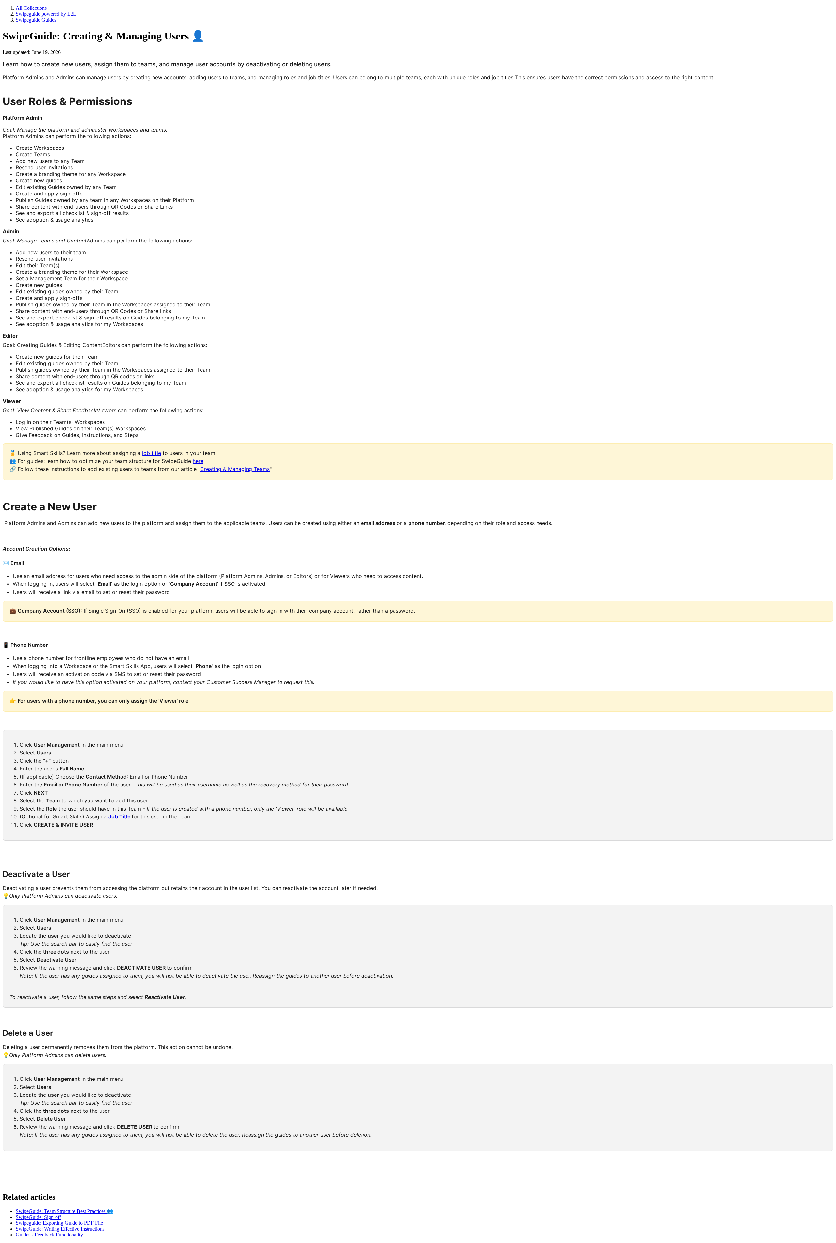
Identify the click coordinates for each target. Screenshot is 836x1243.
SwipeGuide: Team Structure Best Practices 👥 (64, 1211)
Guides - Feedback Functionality (49, 1234)
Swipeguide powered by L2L (46, 14)
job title (151, 453)
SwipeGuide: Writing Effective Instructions (60, 1229)
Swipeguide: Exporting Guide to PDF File (59, 1223)
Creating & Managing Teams (235, 469)
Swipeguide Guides (36, 20)
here (198, 461)
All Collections (31, 8)
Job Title (119, 816)
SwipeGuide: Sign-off (38, 1217)
